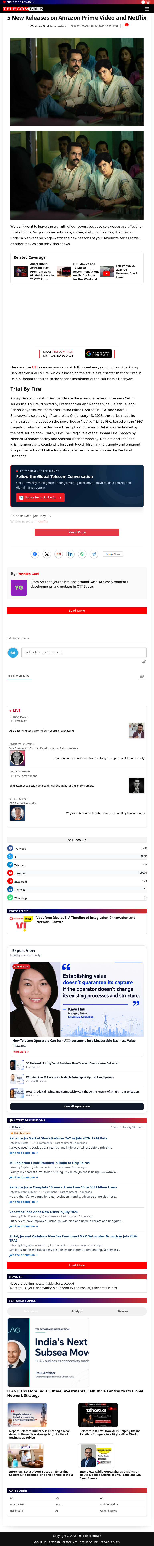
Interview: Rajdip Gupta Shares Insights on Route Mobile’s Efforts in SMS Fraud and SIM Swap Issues (111, 1475)
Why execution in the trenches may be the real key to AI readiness (105, 813)
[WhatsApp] (82, 554)
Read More (77, 532)
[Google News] (113, 554)
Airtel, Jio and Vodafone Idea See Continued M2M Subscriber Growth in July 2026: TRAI (73, 1238)
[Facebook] (35, 554)
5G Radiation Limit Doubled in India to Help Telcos (49, 1163)
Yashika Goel (40, 26)
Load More (77, 610)
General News (108, 1510)
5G (57, 1498)
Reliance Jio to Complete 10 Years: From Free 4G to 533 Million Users (63, 1187)
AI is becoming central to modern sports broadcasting (41, 730)
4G (101, 1498)
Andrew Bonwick (21, 744)
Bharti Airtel (17, 1504)
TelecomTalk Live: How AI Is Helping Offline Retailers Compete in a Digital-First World (110, 1432)
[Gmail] (59, 554)
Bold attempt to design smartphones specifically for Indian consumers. (51, 785)
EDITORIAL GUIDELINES (63, 1542)
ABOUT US (39, 1542)
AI (56, 1510)
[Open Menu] (147, 9)
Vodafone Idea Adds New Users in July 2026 (43, 1212)
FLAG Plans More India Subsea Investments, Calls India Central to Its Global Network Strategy (75, 1393)
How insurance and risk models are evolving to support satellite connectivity (99, 758)
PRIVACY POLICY (110, 1542)
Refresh (16, 1127)
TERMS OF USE (89, 1542)
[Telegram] (94, 554)
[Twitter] (47, 554)
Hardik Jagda (18, 716)
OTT (35, 367)
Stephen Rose (19, 799)
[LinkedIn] (70, 554)
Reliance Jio (17, 1510)
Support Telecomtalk (20, 2)
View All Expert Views (77, 1106)
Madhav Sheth (19, 771)
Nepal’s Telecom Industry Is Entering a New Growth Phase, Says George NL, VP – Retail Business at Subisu (39, 1434)
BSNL (58, 1504)
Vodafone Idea (109, 1504)
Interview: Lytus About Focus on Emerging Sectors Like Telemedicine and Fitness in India (41, 1473)
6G (11, 1498)
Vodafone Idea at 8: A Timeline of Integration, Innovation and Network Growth (85, 919)
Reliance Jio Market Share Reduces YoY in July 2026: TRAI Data (58, 1138)
